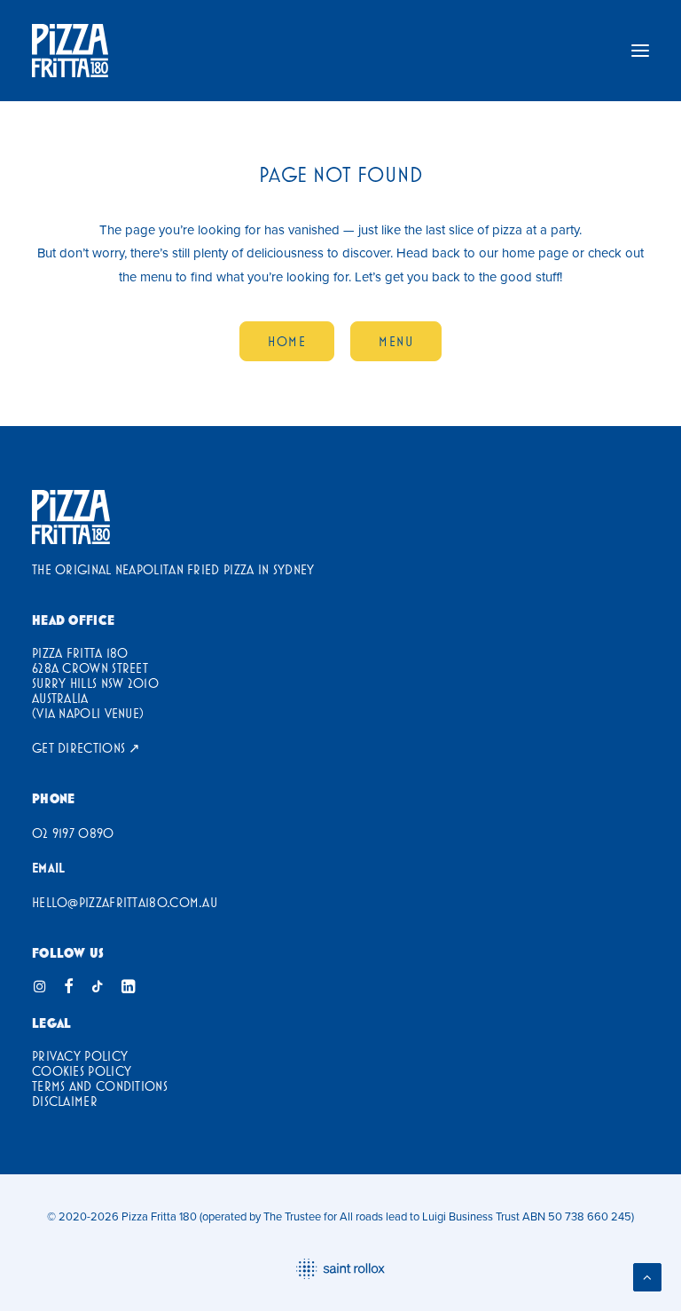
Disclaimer (65, 1101)
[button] (640, 50)
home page (535, 252)
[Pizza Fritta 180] (70, 50)
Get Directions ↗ (86, 747)
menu (156, 276)
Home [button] (287, 341)
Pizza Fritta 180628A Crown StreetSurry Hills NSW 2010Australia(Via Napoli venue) (95, 683)
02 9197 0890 (73, 833)
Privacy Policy (80, 1055)
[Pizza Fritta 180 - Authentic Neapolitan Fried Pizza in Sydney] (71, 517)
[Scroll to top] (647, 1276)
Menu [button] (396, 341)
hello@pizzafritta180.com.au (124, 902)
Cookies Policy (81, 1070)
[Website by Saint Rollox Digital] (340, 1269)
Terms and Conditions (100, 1086)
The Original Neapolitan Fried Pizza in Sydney (173, 569)
